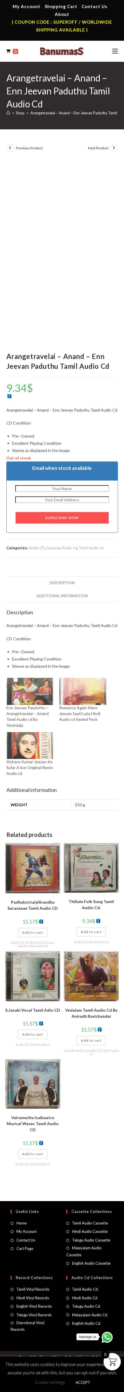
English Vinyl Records (34, 1306)
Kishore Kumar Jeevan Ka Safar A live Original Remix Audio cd (29, 767)
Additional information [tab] (62, 596)
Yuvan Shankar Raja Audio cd (36, 944)
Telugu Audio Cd (86, 1306)
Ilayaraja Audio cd (62, 548)
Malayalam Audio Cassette (84, 1251)
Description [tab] (62, 583)
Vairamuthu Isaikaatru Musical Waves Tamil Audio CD (33, 1123)
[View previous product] (10, 148)
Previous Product (29, 148)
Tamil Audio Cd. (85, 1289)
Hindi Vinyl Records (32, 1298)
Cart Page (24, 1248)
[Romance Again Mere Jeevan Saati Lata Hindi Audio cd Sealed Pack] (82, 691)
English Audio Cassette (91, 1263)
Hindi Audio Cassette (90, 1231)
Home (21, 1223)
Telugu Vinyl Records (34, 1315)
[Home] (8, 113)
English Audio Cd (86, 1323)
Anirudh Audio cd (75, 1050)
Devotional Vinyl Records (27, 1326)
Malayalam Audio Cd (89, 1315)
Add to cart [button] (32, 932)
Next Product (98, 148)
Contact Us (94, 6)
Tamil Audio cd (91, 548)
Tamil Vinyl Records (32, 1289)
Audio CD (37, 548)
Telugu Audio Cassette (91, 1240)
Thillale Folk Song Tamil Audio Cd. (91, 904)
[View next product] (114, 148)
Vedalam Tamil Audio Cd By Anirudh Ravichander (91, 1013)
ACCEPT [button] (83, 1382)
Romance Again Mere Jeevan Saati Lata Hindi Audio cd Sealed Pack (79, 713)
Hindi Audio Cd (84, 1298)
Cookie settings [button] (50, 1382)
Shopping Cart (61, 6)
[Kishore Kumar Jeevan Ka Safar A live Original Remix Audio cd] (30, 745)
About (62, 14)
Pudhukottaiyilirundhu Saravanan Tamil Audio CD (32, 905)
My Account (26, 6)
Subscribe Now (62, 518)
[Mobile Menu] (115, 51)
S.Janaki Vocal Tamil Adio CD (32, 1010)
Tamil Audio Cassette (90, 1223)
